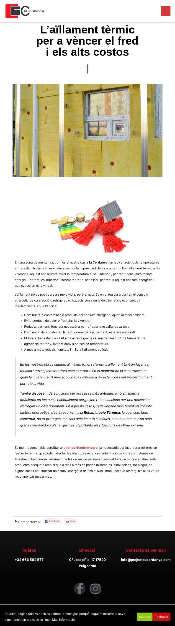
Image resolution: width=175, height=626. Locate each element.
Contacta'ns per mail (146, 550)
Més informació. (64, 619)
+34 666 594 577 (29, 560)
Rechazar (161, 616)
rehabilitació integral (82, 447)
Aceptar (144, 616)
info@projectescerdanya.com (146, 560)
